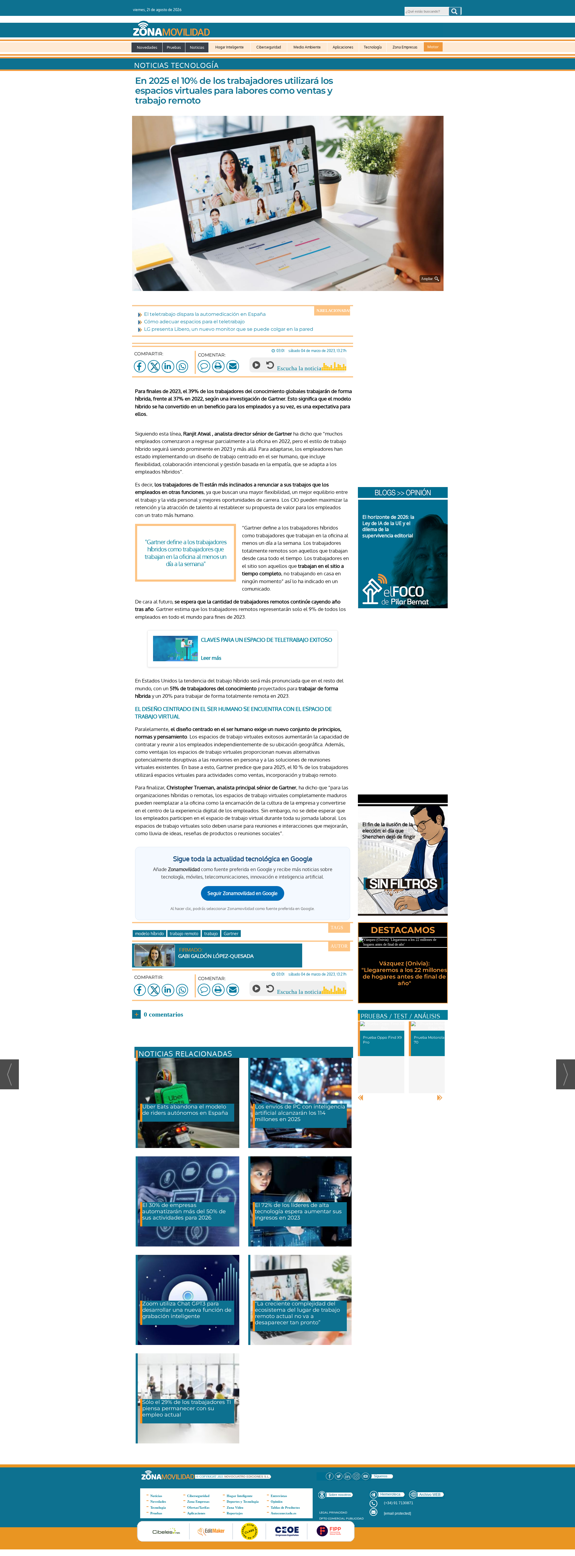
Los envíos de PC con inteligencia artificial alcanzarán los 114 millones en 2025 (300, 1113)
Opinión (276, 1501)
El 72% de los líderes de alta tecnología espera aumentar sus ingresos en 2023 (298, 1211)
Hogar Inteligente (229, 47)
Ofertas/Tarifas (198, 1507)
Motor (433, 46)
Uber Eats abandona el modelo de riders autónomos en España (185, 1109)
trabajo (211, 933)
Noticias (197, 47)
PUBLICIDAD (355, 1518)
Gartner (231, 933)
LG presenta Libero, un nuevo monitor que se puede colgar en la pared (228, 329)
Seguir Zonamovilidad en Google (243, 893)
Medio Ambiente (307, 47)
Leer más (211, 658)
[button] (455, 11)
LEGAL (323, 1512)
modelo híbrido (149, 933)
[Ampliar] (289, 283)
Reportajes (235, 1513)
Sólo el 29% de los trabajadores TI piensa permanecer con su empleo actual (186, 1408)
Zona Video (235, 1507)
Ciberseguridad (268, 47)
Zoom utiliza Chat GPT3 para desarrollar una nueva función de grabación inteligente (186, 1310)
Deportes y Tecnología (243, 1501)
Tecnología (373, 47)
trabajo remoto (184, 933)
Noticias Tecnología (176, 65)
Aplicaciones (343, 47)
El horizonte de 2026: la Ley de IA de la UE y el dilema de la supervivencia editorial (388, 526)
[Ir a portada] (287, 27)
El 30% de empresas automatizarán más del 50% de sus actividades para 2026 (184, 1211)
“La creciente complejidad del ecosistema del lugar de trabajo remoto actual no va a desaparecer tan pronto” (297, 1313)
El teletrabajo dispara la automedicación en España (205, 314)
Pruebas (174, 47)
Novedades (147, 47)
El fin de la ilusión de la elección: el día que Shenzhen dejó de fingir (388, 830)
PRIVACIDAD (338, 1512)
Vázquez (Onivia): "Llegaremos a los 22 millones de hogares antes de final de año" (404, 973)
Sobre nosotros (340, 1494)
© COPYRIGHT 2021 (210, 1476)
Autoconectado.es (283, 1513)
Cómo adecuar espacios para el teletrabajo (194, 321)
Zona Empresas (405, 47)
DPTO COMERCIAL (332, 1518)
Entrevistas (279, 1496)
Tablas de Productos (285, 1507)
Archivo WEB (430, 1495)
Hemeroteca (390, 1494)
